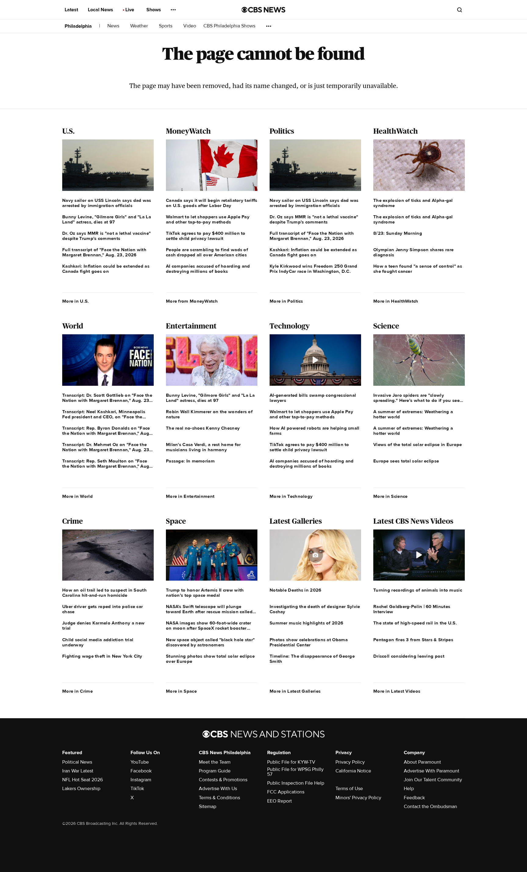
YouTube (140, 762)
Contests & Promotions (223, 779)
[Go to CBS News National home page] (263, 10)
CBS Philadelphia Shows (229, 26)
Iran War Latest (77, 770)
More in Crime (77, 691)
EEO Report (279, 801)
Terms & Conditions (219, 797)
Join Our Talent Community (433, 779)
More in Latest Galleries (295, 691)
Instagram (141, 779)
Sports (166, 26)
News (113, 26)
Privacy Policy (350, 762)
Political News (77, 762)
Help (409, 788)
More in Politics (286, 301)
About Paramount (422, 762)
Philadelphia (78, 26)
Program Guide (215, 770)
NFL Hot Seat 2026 (82, 779)
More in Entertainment (190, 496)
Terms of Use (349, 788)
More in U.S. (75, 301)
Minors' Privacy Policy (358, 797)
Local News (101, 9)
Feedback (414, 797)
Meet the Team (215, 762)
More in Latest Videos (396, 691)
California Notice (353, 770)
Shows (154, 9)
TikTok (137, 788)
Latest (72, 9)
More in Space (181, 691)
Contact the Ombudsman (430, 806)
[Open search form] (459, 9)
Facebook (141, 770)
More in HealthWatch (395, 301)
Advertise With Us (218, 788)
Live (130, 10)
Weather (139, 26)
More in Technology (291, 496)
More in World (77, 496)
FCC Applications (285, 791)
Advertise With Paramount (431, 770)
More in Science (390, 496)
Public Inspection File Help (295, 783)
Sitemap (207, 806)
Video (189, 26)
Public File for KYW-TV (291, 762)
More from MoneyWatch (192, 301)
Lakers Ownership (81, 788)
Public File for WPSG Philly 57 (295, 772)
